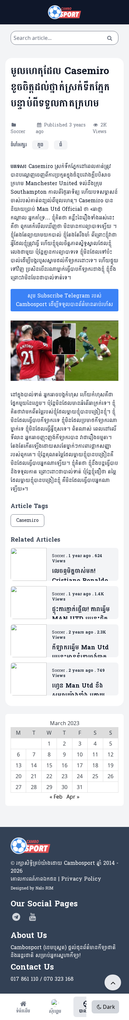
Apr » (72, 796)
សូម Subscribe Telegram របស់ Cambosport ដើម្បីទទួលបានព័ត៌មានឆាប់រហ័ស (64, 300)
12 (110, 754)
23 (64, 776)
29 (49, 787)
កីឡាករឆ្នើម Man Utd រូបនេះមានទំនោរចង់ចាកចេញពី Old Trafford (80, 652)
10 (80, 754)
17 (80, 765)
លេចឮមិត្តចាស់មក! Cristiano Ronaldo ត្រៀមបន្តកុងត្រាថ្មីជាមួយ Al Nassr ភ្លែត (80, 576)
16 (64, 765)
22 (49, 776)
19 (110, 765)
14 (34, 765)
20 (19, 776)
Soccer (18, 131)
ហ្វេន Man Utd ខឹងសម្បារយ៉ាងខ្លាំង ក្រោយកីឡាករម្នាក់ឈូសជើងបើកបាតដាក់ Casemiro (81, 690)
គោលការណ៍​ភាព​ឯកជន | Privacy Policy (56, 879)
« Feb (56, 796)
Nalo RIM (44, 888)
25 (95, 776)
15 (49, 765)
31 (80, 787)
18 (95, 765)
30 (64, 787)
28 (34, 787)
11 (95, 754)
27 (19, 787)
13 (19, 765)
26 (110, 776)
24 (80, 776)
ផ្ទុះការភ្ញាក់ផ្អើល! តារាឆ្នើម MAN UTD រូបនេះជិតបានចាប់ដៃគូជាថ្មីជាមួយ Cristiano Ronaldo (81, 614)
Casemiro (27, 520)
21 (34, 776)
